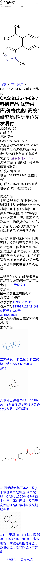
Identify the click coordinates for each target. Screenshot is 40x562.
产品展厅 (17, 84)
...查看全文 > (17, 285)
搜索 (22, 6)
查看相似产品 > (22, 158)
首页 (3, 84)
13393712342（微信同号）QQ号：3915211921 (19, 310)
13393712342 (22, 302)
